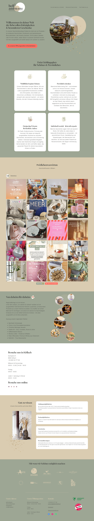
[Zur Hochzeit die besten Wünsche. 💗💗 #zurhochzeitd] (16, 210)
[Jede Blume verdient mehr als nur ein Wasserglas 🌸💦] (16, 271)
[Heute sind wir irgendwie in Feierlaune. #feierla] (78, 210)
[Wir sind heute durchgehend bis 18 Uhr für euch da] (78, 251)
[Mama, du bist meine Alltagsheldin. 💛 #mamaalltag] (57, 271)
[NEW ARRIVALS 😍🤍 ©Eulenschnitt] (57, 189)
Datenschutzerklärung (53, 510)
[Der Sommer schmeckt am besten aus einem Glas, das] (78, 230)
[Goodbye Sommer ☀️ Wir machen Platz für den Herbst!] (16, 189)
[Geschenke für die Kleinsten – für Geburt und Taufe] (16, 230)
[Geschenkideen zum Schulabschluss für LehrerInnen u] (37, 251)
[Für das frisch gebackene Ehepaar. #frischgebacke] (37, 230)
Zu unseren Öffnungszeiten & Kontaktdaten (21, 46)
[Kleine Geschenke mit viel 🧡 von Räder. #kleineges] (78, 189)
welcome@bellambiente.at (54, 504)
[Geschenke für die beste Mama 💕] (37, 271)
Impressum (50, 507)
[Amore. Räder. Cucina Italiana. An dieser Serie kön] (57, 210)
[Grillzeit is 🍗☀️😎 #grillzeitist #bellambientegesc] (37, 189)
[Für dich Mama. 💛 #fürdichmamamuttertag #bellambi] (78, 271)
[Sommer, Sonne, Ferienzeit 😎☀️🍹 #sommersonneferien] (16, 251)
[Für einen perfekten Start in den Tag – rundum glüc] (57, 251)
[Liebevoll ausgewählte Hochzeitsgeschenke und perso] (57, 230)
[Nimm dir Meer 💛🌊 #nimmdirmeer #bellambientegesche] (37, 210)
